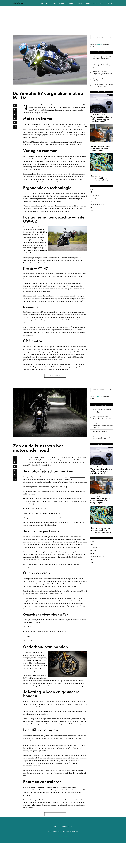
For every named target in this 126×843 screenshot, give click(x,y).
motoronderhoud (69, 460)
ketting (33, 701)
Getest (102, 3)
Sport (95, 3)
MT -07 (34, 274)
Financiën (62, 3)
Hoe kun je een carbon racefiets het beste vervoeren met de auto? (103, 73)
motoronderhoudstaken (77, 477)
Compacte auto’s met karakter (100, 79)
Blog (41, 3)
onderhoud (49, 296)
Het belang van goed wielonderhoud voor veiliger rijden (103, 66)
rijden (83, 107)
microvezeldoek (54, 513)
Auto (47, 3)
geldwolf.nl (99, 44)
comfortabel (56, 193)
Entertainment (84, 3)
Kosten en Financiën (97, 204)
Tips (54, 3)
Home (55, 826)
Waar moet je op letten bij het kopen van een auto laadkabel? (102, 58)
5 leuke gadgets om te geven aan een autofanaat (103, 85)
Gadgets (72, 3)
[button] (111, 37)
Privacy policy (67, 826)
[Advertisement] (63, 19)
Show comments (55, 376)
